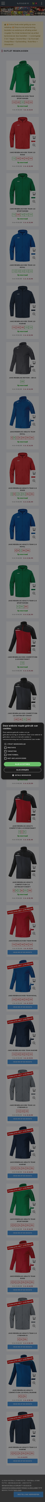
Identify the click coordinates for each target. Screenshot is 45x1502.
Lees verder (36, 739)
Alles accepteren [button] (22, 764)
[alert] (22, 751)
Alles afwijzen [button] (22, 770)
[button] (22, 775)
